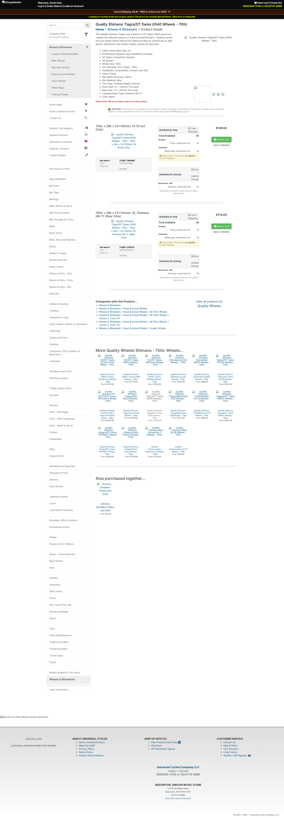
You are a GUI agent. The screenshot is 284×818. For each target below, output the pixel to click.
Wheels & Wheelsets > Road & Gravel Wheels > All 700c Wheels (133, 311)
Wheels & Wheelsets (62, 679)
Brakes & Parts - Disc (60, 273)
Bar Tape (54, 192)
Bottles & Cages (57, 253)
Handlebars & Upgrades (62, 466)
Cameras (54, 310)
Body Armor (55, 233)
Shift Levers (55, 591)
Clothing (53, 344)
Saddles (53, 577)
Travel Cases (56, 655)
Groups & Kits (56, 455)
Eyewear (54, 395)
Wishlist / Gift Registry (61, 128)
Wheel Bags (57, 87)
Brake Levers (56, 266)
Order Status (54, 6)
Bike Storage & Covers (61, 219)
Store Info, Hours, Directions (178, 798)
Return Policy (86, 752)
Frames (53, 432)
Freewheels (55, 439)
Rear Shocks (56, 560)
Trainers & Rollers (58, 648)
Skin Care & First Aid (60, 604)
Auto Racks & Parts (59, 168)
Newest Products (58, 135)
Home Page (55, 104)
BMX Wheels (58, 60)
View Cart (262, 2)
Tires (52, 628)
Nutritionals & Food (59, 527)
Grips (52, 449)
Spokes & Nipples (58, 611)
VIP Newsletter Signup (163, 748)
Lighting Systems (58, 496)
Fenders (53, 405)
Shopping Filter (57, 33)
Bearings (54, 199)
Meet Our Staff (87, 745)
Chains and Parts (58, 337)
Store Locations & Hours (62, 111)
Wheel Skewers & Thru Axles (64, 672)
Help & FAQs (230, 745)
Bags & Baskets (57, 179)
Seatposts (54, 584)
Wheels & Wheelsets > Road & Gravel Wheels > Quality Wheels (132, 328)
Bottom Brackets (58, 260)
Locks (52, 503)
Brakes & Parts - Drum (61, 280)
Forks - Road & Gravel (61, 425)
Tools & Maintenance (60, 635)
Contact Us (55, 118)
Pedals (53, 537)
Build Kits (54, 293)
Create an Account (73, 6)
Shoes (52, 598)
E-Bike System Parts (60, 388)
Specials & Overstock (60, 141)
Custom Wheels (57, 155)
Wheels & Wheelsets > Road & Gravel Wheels (123, 308)
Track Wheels (58, 80)
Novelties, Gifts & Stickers (63, 520)
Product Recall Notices (91, 755)
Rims (51, 567)
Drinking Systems (58, 378)
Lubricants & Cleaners (61, 510)
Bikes (52, 226)
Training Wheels (59, 94)
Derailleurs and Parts (60, 371)
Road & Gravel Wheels (63, 74)
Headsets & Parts (58, 472)
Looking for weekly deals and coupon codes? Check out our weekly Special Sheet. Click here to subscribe (142, 16)
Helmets (53, 479)
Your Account (230, 748)
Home (100, 29)
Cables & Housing (58, 303)
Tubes (52, 662)
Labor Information (58, 689)
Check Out (276, 2)
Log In (41, 6)
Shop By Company (59, 148)
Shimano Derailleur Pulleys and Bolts (105, 507)
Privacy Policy (86, 748)
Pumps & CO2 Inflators (61, 544)
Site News (156, 745)
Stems (52, 618)
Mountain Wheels (60, 67)
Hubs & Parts (56, 486)
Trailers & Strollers (59, 642)
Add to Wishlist (221, 145)
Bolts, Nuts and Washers (62, 239)
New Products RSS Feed (164, 742)
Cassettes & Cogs (58, 317)
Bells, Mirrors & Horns (60, 206)
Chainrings (55, 330)
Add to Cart (222, 139)
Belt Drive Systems (59, 212)
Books (52, 246)
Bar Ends (54, 185)
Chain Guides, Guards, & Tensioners (68, 324)
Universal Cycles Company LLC (178, 767)
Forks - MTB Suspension (62, 418)
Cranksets (54, 361)
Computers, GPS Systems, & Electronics (64, 353)
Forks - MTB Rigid (58, 412)
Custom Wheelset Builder (64, 53)
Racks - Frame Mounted (62, 554)
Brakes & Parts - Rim (60, 287)
